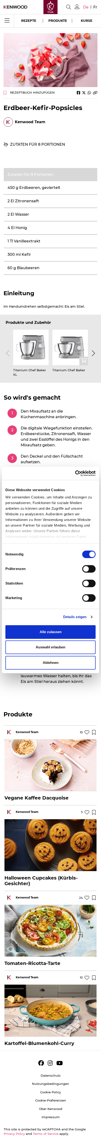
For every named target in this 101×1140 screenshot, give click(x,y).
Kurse (86, 21)
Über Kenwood (50, 1109)
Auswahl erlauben (50, 647)
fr (95, 7)
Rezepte (28, 21)
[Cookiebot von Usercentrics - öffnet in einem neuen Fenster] (75, 473)
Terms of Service (45, 1134)
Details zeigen (74, 617)
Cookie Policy (50, 1092)
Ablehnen (50, 663)
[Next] (92, 353)
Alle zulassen (51, 632)
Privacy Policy (14, 1134)
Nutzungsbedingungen (50, 1084)
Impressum (51, 1117)
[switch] (89, 569)
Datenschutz (51, 1075)
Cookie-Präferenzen (50, 1100)
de (86, 7)
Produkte (57, 21)
